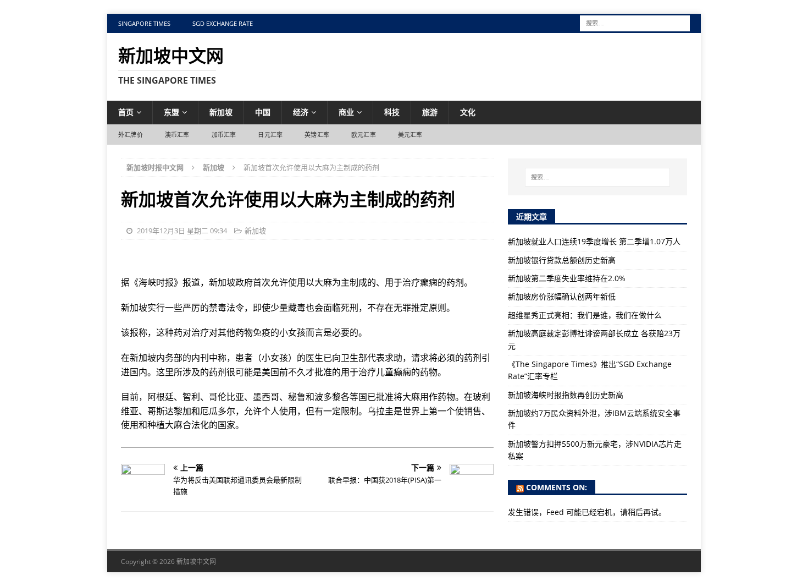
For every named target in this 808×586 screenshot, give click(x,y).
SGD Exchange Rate (222, 23)
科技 (392, 112)
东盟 (171, 112)
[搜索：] (635, 22)
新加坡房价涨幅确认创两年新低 (562, 296)
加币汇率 (224, 134)
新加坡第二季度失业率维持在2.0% (567, 278)
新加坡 (221, 112)
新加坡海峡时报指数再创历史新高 (565, 395)
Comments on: (556, 487)
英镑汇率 (317, 134)
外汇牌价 (130, 134)
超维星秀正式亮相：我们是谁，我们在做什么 (585, 315)
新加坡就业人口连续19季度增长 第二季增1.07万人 (594, 241)
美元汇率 (410, 134)
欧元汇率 (363, 134)
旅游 (430, 112)
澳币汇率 (177, 134)
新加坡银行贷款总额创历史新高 (562, 260)
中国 (262, 112)
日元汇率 (270, 134)
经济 (300, 112)
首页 (126, 112)
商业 (346, 112)
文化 (467, 112)
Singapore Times (144, 23)
